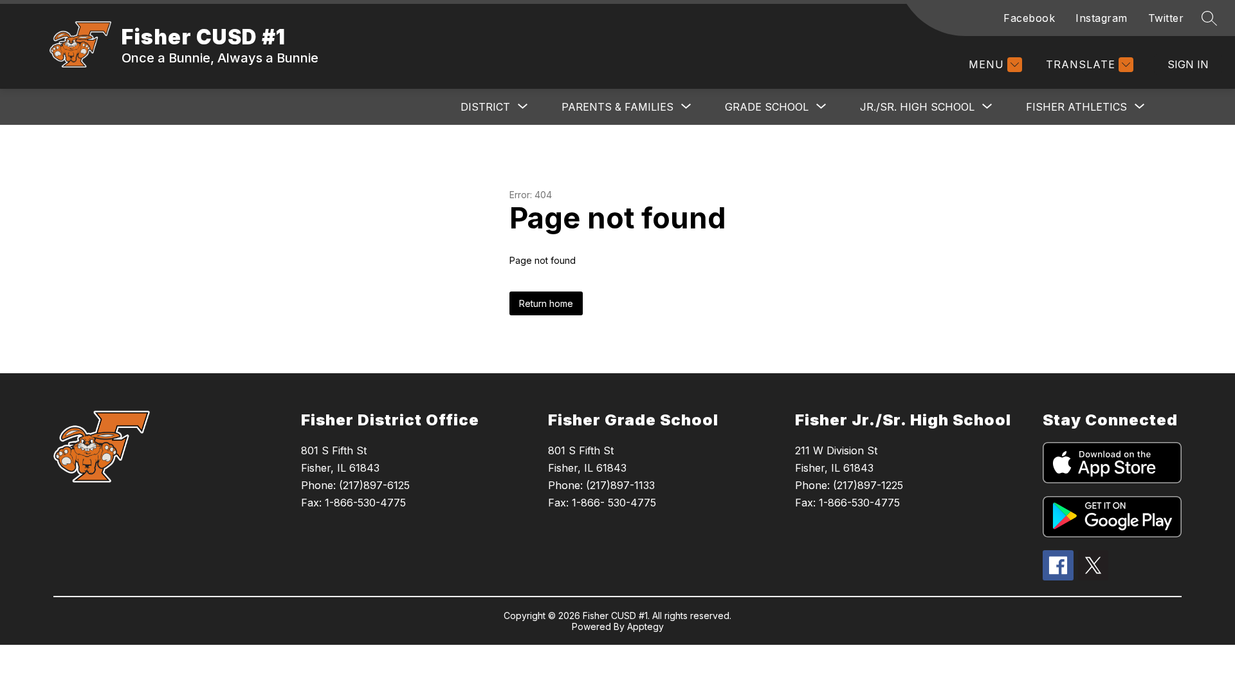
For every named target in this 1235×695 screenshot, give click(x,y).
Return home (546, 303)
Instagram (1101, 18)
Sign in (1188, 64)
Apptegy (645, 626)
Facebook (1029, 18)
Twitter (1166, 18)
